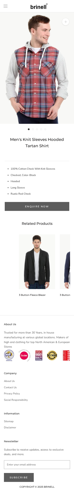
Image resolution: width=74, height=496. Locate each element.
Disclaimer (10, 427)
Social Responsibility (16, 400)
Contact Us (10, 387)
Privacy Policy (12, 393)
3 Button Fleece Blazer (32, 294)
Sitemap (9, 421)
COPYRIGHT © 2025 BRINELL (37, 486)
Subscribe (19, 477)
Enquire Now (37, 206)
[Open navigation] (5, 6)
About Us (9, 381)
